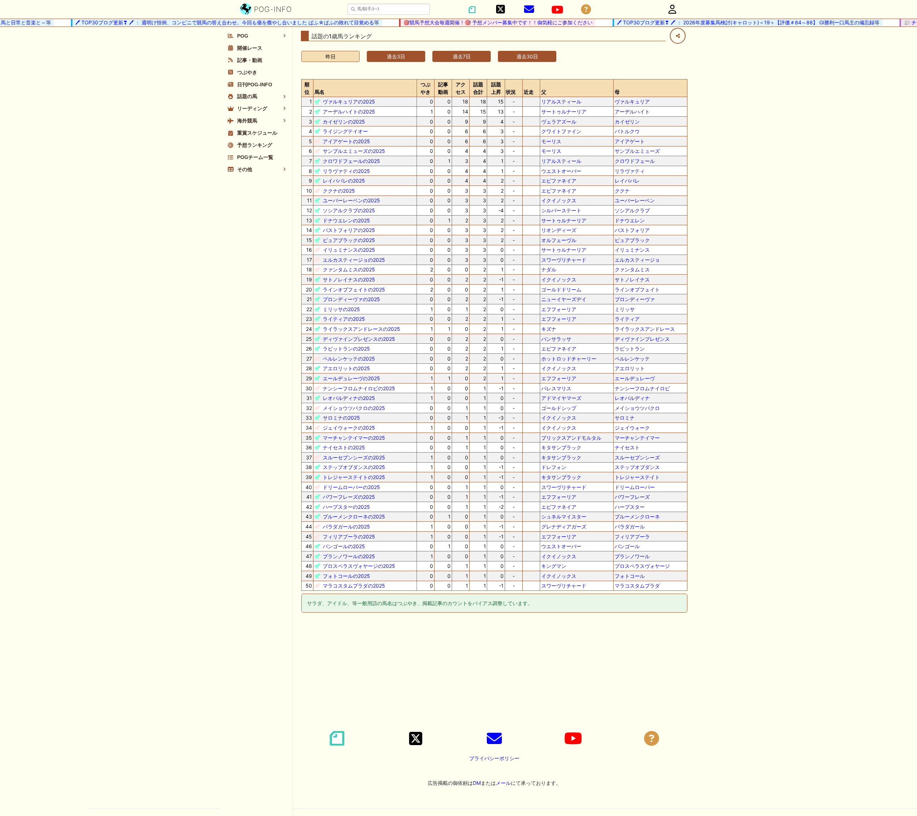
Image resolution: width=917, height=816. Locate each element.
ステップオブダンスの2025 (354, 467)
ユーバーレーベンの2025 (351, 200)
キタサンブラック (561, 447)
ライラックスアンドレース (645, 329)
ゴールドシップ (558, 408)
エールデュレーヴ (635, 378)
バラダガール (630, 526)
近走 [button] (529, 92)
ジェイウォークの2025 (349, 428)
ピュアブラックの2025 (349, 240)
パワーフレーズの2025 (349, 497)
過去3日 (396, 56)
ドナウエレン (630, 220)
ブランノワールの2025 (349, 556)
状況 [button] (511, 92)
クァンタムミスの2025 (349, 269)
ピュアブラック (632, 240)
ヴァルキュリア (632, 101)
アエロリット (630, 368)
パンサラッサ (556, 339)
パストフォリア (632, 230)
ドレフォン (553, 467)
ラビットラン (630, 349)
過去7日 (462, 56)
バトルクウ (627, 131)
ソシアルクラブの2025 (349, 210)
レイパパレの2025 (344, 181)
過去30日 (527, 56)
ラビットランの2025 (346, 349)
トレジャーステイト (637, 477)
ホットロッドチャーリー (568, 359)
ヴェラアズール (558, 122)
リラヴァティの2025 (346, 171)
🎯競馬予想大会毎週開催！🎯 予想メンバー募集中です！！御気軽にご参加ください (487, 22)
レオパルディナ (632, 398)
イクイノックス (558, 200)
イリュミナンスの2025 (349, 250)
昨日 (331, 56)
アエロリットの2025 (346, 368)
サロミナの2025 (341, 418)
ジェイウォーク (632, 428)
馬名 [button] (320, 92)
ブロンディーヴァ (635, 299)
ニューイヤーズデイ (563, 299)
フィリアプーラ (632, 536)
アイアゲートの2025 (346, 141)
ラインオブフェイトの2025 (354, 289)
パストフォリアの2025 (349, 230)
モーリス (551, 141)
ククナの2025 (339, 191)
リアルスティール (561, 101)
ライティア (627, 319)
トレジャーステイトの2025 (354, 477)
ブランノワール (632, 556)
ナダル (548, 269)
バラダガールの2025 (346, 526)
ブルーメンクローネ (637, 516)
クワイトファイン (561, 131)
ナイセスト (627, 447)
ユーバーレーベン (635, 200)
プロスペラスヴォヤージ (642, 566)
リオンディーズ (558, 230)
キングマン (553, 566)
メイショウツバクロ (637, 408)
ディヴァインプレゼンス (642, 339)
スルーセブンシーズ (637, 457)
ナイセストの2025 (344, 447)
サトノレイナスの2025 (349, 279)
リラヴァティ (630, 171)
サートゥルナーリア (563, 111)
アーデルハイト (632, 111)
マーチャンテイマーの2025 (354, 438)
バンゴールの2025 (344, 546)
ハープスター (630, 507)
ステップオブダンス (637, 467)
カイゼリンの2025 (344, 122)
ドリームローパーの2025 (351, 487)
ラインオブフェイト (637, 289)
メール (503, 783)
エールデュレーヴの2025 (351, 378)
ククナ (622, 191)
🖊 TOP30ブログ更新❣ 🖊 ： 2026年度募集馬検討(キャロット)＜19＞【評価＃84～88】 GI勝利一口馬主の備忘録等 (737, 22)
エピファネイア (558, 181)
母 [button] (617, 92)
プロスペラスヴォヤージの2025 (359, 566)
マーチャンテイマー (637, 438)
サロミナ (625, 418)
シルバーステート (561, 210)
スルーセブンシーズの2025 (354, 457)
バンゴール (627, 546)
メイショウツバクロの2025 (354, 408)
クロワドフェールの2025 (351, 161)
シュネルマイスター (563, 516)
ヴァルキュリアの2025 (349, 101)
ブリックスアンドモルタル (571, 438)
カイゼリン (627, 122)
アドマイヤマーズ (561, 398)
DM (477, 783)
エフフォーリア (558, 309)
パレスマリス (556, 388)
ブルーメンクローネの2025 (354, 516)
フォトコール (630, 576)
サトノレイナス (632, 279)
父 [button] (543, 92)
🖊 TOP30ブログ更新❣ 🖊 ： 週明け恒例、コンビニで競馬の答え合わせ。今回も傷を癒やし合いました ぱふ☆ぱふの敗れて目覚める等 (217, 22)
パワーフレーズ (632, 497)
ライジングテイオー (345, 131)
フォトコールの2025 (346, 576)
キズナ (548, 329)
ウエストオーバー (561, 171)
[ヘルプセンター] (586, 9)
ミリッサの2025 (341, 309)
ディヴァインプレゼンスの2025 (359, 339)
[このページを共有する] (678, 36)
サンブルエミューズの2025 (354, 151)
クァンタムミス (632, 269)
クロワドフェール (635, 161)
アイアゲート (630, 141)
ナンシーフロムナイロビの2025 (359, 388)
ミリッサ (625, 309)
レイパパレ (627, 181)
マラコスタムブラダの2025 (354, 586)
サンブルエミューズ (637, 151)
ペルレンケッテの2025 (349, 359)
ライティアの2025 (344, 319)
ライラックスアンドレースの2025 (361, 329)
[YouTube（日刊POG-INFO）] (557, 9)
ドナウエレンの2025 (346, 220)
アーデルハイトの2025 (349, 111)
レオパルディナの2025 (349, 398)
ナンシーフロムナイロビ (642, 388)
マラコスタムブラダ (637, 586)
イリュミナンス (632, 250)
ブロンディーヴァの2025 (351, 299)
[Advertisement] (494, 673)
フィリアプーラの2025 (349, 536)
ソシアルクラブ (632, 210)
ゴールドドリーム (561, 289)
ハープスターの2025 (346, 507)
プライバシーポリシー (494, 758)
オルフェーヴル (558, 240)
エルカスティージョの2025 (354, 260)
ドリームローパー (635, 487)
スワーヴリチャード (563, 260)
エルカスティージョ (637, 260)
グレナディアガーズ (563, 526)
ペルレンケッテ (632, 359)
